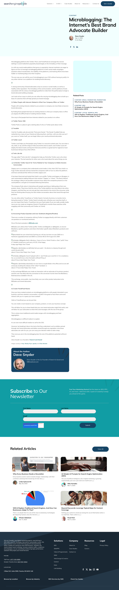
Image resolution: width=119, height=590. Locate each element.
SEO (83, 105)
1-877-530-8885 (15, 559)
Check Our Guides (77, 579)
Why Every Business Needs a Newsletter (89, 102)
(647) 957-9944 (22, 562)
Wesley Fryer (28, 343)
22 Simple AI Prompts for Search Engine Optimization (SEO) (89, 108)
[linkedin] (90, 569)
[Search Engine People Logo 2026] (15, 2)
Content (73, 15)
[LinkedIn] (77, 47)
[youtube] (97, 569)
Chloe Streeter (43, 343)
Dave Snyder (23, 355)
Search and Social (36, 340)
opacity (35, 343)
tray (23, 343)
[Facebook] (70, 47)
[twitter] (87, 569)
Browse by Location (11, 579)
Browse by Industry (33, 579)
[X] (74, 47)
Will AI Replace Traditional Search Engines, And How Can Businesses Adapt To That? (91, 115)
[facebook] (83, 569)
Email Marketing (89, 100)
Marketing (101, 100)
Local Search (88, 112)
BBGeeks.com (33, 223)
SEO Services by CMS (55, 579)
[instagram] (94, 569)
